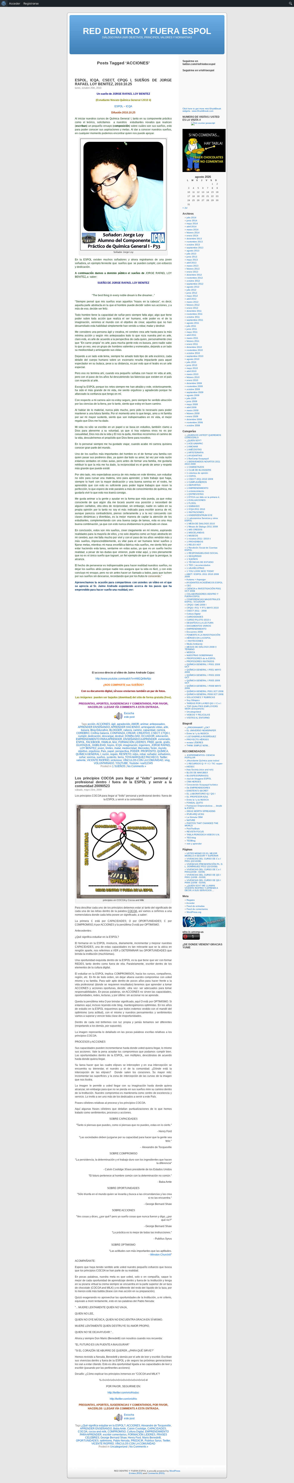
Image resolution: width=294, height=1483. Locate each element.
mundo (162, 748)
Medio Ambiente (195, 644)
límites (109, 748)
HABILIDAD (99, 745)
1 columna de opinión (197, 473)
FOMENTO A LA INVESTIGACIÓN (203, 635)
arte (166, 727)
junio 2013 (192, 256)
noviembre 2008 (195, 422)
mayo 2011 (192, 332)
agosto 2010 (193, 359)
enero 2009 (192, 416)
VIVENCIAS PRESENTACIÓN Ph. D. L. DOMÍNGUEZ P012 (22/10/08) (204, 865)
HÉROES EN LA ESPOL (199, 638)
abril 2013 (192, 263)
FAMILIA (106, 742)
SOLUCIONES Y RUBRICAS (201, 697)
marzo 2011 (192, 338)
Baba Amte (119, 1428)
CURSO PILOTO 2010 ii (198, 620)
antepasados (157, 724)
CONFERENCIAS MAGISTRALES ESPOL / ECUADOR (202, 600)
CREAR (131, 733)
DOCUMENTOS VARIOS (199, 626)
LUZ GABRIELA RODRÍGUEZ (201, 736)
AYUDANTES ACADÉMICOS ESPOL (204, 582)
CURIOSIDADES (195, 617)
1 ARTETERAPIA (195, 452)
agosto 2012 (193, 287)
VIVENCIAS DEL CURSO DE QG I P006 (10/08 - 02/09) (203, 881)
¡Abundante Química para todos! (203, 760)
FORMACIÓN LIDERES (132, 742)
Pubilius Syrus (153, 1440)
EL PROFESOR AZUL (197, 797)
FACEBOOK (93, 742)
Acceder (190, 903)
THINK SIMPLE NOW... (198, 745)
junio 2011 (192, 329)
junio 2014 (192, 220)
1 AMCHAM (192, 446)
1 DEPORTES (194, 485)
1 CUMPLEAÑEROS (197, 482)
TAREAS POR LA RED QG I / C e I (204, 703)
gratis (166, 742)
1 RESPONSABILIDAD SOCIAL (202, 553)
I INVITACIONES (195, 641)
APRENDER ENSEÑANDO (94, 727)
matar (117, 748)
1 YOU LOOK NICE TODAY (200, 571)
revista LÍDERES (195, 742)
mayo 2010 (192, 368)
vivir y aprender (194, 843)
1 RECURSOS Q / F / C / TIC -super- (205, 763)
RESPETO (125, 754)
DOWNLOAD (132, 736)
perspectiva (122, 751)
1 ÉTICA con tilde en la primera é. (203, 497)
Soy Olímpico (193, 700)
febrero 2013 (193, 269)
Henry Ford (134, 1437)
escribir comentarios (115, 1434)
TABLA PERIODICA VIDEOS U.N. (203, 834)
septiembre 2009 (195, 392)
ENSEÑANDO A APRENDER (140, 739)
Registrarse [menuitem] (31, 3)
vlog (167, 760)
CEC (189, 585)
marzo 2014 (192, 229)
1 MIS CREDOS (194, 529)
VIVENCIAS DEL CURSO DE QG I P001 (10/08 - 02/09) (203, 876)
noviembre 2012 (195, 278)
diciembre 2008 (194, 419)
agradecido (123, 724)
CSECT (155, 733)
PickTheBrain (193, 828)
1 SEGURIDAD (194, 556)
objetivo (82, 751)
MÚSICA (191, 652)
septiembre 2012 (195, 284)
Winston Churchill (160, 1254)
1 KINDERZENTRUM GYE (199, 515)
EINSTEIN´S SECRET (197, 790)
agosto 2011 (193, 323)
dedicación (94, 736)
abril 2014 (192, 226)
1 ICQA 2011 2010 (196, 509)
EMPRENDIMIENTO (196, 629)
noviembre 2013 (195, 241)
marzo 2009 (192, 410)
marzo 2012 (192, 302)
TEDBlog (191, 840)
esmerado (164, 739)
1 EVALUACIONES (196, 500)
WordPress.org (194, 912)
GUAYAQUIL (83, 745)
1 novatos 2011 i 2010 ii (198, 538)
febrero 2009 (193, 413)
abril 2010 (192, 371)
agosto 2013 (193, 250)
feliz (114, 742)
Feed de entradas (195, 906)
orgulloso (94, 751)
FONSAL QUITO (195, 803)
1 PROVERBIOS (195, 541)
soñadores (164, 754)
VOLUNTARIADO (104, 763)
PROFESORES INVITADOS (200, 661)
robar (143, 754)
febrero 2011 (193, 341)
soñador (151, 754)
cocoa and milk (97, 1431)
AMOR (135, 724)
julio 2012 (191, 290)
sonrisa (91, 757)
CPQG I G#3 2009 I (196, 605)
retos (135, 754)
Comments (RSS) (155, 1473)
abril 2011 (191, 335)
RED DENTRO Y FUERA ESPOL (147, 31)
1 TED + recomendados (198, 565)
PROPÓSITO (148, 751)
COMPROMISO (117, 1431)
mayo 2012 (192, 296)
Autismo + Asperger (196, 579)
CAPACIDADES (156, 1428)
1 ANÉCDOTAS (194, 449)
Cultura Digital (135, 1431)
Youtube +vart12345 (141, 763)
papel (110, 751)
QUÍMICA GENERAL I (88, 754)
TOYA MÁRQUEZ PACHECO (141, 757)
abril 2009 (192, 407)
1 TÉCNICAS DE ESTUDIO (200, 562)
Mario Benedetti (151, 1437)
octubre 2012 (193, 281)
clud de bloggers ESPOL (199, 778)
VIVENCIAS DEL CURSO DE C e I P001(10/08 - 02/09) (203, 870)
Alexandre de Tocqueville (156, 1425)
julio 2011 (191, 326)
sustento (111, 757)
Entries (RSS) (135, 1473)
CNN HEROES (194, 781)
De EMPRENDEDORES (198, 787)
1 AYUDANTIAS (194, 455)
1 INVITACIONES (195, 512)
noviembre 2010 (195, 350)
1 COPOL (191, 476)
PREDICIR (137, 1440)
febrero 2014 (193, 232)
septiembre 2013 (195, 247)
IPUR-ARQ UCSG (195, 814)
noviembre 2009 (195, 386)
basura (85, 730)
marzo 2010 (192, 374)
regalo (114, 754)
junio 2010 (192, 365)
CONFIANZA (117, 733)
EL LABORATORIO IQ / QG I (201, 794)
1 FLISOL (191, 503)
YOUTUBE (121, 763)
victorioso (116, 760)
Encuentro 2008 (195, 632)
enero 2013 (192, 272)
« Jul (185, 208)
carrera (161, 730)
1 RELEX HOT (194, 544)
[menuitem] (4, 3)
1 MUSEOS (192, 535)
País (103, 751)
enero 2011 (192, 344)
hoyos (110, 745)
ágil (113, 724)
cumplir (82, 736)
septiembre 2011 (195, 320)
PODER (134, 751)
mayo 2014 (192, 223)
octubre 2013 (193, 244)
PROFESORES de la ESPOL (201, 658)
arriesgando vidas (151, 727)
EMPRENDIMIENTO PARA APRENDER (99, 739)
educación (162, 736)
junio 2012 (192, 293)
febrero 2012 (193, 305)
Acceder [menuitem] (14, 3)
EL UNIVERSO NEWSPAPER (201, 730)
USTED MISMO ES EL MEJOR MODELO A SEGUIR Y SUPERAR (201, 854)
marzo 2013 (192, 266)
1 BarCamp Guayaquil (198, 458)
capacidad (149, 730)
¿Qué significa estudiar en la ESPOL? (103, 1425)
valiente (81, 760)
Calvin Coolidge (136, 1428)
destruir (119, 736)
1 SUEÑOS (118, 766)
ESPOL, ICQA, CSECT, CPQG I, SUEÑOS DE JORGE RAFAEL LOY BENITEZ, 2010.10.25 (123, 82)
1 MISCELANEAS (195, 532)
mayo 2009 (192, 404)
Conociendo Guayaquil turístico (202, 784)
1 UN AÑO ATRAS (195, 568)
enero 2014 (192, 235)
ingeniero (144, 745)
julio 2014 (191, 217)
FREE (150, 742)
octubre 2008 (193, 425)
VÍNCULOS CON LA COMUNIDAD (143, 760)
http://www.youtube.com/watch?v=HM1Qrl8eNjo (123, 678)
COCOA (82, 1431)
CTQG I (165, 733)
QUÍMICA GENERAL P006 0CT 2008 (205, 694)
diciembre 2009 (194, 383)
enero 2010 (192, 380)
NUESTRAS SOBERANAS (200, 655)
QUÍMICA (162, 751)
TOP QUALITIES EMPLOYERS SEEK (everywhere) (201, 707)
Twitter (163, 757)
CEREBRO (82, 733)
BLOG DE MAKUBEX (197, 772)
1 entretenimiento (195, 491)
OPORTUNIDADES (87, 1440)
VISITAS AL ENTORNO (198, 718)
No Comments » (136, 766)
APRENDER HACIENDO (125, 727)
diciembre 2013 (194, 238)
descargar (108, 736)
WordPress (174, 1471)
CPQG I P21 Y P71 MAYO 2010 (203, 608)
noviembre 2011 (195, 314)
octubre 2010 (193, 353)
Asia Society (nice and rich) (199, 769)
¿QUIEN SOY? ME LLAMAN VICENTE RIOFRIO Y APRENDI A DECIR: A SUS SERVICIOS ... (201, 888)
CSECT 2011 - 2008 (197, 611)
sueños (101, 757)
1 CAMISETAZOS (195, 467)
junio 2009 (192, 401)
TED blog (191, 837)
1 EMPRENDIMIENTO (197, 488)
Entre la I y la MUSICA (198, 733)
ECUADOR (148, 736)
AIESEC (190, 766)
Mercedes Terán (147, 748)
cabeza (127, 730)
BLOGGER (115, 730)
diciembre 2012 (194, 275)
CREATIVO (143, 733)
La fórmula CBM (195, 817)
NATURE (191, 820)
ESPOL (119, 106)
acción (91, 724)
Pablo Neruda (121, 1440)
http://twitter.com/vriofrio (123, 1398)
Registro (191, 900)
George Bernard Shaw (114, 1437)
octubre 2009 (193, 389)
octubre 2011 (193, 317)
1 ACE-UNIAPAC (195, 443)
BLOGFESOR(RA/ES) (197, 775)
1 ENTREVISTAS (195, 494)
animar (144, 724)
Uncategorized (118, 1446)
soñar (82, 757)
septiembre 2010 (195, 356)
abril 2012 (192, 299)
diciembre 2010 (194, 347)
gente (158, 742)
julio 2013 (191, 253)
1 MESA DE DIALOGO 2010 (201, 523)
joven (101, 748)
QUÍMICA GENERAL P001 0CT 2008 (205, 691)
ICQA (129, 106)
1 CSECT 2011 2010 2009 (200, 479)
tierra (121, 757)
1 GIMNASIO (193, 506)
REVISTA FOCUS (195, 831)
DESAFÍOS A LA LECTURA (200, 623)
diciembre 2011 (194, 311)
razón (105, 754)
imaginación (130, 745)
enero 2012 (192, 308)
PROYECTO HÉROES (198, 739)
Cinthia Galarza (100, 733)
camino (137, 730)
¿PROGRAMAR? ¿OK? (198, 727)
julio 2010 (191, 362)
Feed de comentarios (197, 909)
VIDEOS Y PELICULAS (198, 715)
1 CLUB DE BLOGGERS (199, 470)
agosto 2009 (193, 395)
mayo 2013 (192, 260)
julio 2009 (191, 398)
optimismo (106, 1440)
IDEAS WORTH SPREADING (201, 811)
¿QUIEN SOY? (194, 440)
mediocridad (129, 748)
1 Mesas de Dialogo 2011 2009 (202, 526)
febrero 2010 (193, 377)
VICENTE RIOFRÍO (98, 760)
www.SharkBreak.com (202, 111)
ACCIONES (103, 724)
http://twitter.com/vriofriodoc (123, 1392)
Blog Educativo (99, 730)
